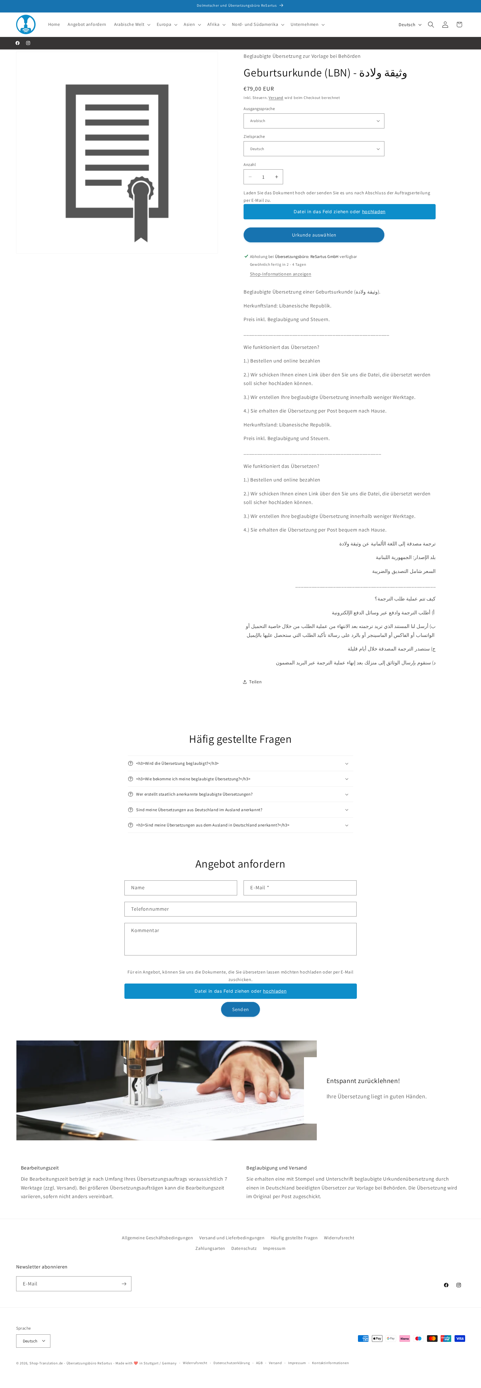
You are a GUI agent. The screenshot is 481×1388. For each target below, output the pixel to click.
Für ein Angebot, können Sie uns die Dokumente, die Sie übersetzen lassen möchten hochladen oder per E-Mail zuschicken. (240, 975)
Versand (276, 97)
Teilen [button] (255, 682)
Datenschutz (244, 1248)
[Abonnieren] (124, 1283)
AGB (259, 1362)
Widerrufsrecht (339, 1238)
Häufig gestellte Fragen (294, 1238)
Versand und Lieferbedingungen (232, 1238)
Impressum (274, 1248)
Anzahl (250, 164)
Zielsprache (254, 136)
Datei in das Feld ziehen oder (340, 211)
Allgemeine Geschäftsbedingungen (157, 1238)
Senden (240, 1009)
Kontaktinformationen (330, 1362)
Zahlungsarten (210, 1248)
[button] (131, 24)
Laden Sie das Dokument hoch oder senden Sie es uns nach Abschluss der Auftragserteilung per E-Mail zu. (337, 196)
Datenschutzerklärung (231, 1362)
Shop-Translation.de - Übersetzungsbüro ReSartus (71, 1362)
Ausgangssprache (259, 108)
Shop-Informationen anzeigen (280, 274)
